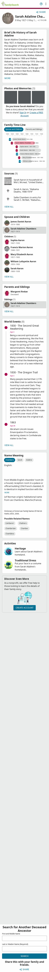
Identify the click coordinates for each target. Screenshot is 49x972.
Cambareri (9, 523)
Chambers (9, 460)
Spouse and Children (13, 129)
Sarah (20, 460)
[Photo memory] (10, 97)
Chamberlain (10, 528)
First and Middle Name (11, 934)
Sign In (23, 112)
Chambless (9, 533)
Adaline (29, 460)
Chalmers (23, 523)
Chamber (24, 528)
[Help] (41, 4)
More (7, 78)
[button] (24, 181)
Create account (24, 607)
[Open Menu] (45, 4)
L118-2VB (42, 20)
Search (24, 956)
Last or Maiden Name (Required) (15, 944)
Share (42, 12)
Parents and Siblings (34, 129)
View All (8, 206)
